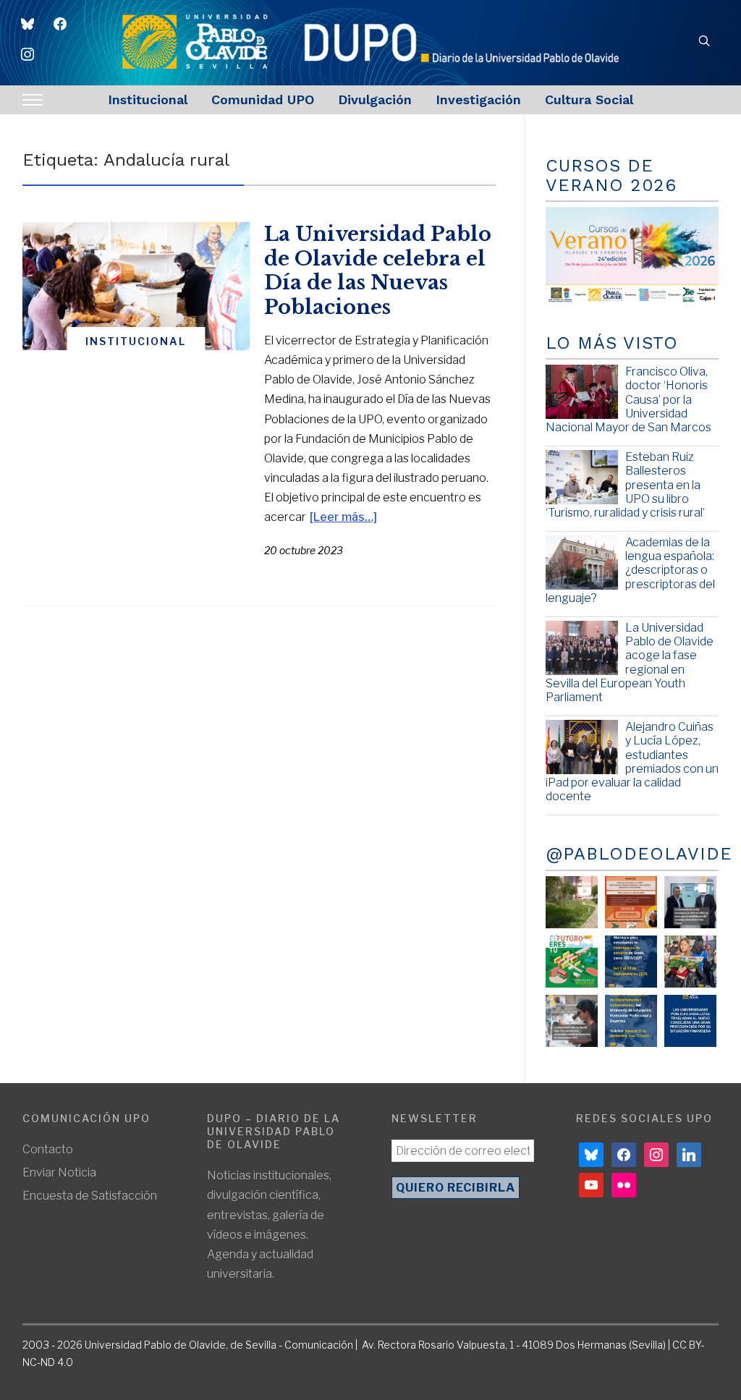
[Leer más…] (343, 517)
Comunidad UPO (262, 99)
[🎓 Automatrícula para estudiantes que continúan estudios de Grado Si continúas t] (631, 962)
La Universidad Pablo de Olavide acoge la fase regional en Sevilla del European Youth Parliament (630, 662)
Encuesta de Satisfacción (89, 1195)
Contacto (47, 1149)
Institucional (147, 99)
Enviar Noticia (59, 1172)
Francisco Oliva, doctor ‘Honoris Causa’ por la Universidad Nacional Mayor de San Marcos (628, 399)
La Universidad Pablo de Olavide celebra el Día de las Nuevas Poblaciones (377, 270)
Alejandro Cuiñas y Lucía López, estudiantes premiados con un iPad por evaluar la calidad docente (632, 761)
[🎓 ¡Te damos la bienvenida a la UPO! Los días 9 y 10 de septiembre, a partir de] (572, 962)
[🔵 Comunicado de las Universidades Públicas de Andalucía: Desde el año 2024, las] (690, 1021)
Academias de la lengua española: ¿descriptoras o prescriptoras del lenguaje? (630, 570)
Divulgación (375, 99)
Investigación (478, 99)
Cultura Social (589, 99)
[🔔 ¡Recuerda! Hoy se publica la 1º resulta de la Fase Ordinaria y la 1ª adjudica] (690, 962)
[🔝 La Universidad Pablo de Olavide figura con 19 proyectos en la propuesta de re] (572, 1021)
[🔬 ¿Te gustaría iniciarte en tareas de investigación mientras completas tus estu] (631, 1021)
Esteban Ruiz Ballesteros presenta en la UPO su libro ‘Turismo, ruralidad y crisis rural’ (625, 484)
